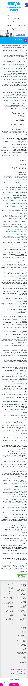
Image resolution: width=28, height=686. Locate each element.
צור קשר (14, 29)
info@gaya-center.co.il (20, 674)
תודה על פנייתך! (23, 603)
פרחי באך (11, 607)
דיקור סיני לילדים (10, 599)
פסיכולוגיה (16, 42)
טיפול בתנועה (10, 620)
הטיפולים (10, 15)
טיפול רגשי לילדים (23, 593)
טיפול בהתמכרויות (23, 617)
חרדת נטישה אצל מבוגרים (21, 590)
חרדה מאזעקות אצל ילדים (21, 589)
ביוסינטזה (11, 616)
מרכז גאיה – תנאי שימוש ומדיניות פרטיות (21, 598)
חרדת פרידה (23, 618)
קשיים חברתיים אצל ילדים (21, 610)
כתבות (25, 615)
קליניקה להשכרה (23, 620)
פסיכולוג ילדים (10, 596)
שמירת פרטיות (23, 602)
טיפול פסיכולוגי (4, 470)
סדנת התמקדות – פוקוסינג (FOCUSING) (21, 600)
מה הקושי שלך (15, 18)
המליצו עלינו (23, 586)
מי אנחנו (19, 15)
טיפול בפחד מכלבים (11, 231)
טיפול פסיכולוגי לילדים (22, 592)
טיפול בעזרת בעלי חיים (9, 610)
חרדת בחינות (10, 587)
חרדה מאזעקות (23, 588)
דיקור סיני (11, 615)
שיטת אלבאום (10, 606)
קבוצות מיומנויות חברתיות (21, 609)
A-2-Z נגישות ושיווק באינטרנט (14, 679)
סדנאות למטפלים (23, 619)
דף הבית (24, 585)
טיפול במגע (11, 618)
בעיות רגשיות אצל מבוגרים (21, 582)
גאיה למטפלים (21, 25)
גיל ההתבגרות (10, 588)
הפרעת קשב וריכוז (22, 607)
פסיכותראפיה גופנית (9, 619)
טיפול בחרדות (10, 601)
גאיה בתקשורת (23, 584)
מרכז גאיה (21, 42)
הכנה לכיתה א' (10, 609)
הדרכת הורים (9, 25)
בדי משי (11, 614)
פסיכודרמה (11, 623)
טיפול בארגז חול (10, 622)
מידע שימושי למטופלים (15, 22)
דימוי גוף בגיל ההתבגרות (8, 611)
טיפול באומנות (10, 613)
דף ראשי (24, 605)
